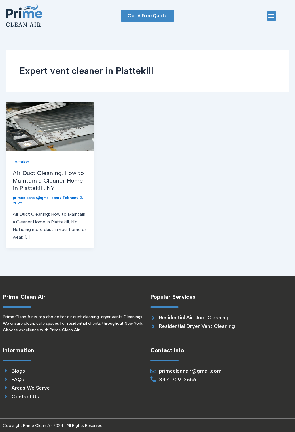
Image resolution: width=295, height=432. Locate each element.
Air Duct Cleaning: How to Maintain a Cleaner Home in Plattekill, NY (48, 180)
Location (21, 161)
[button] (271, 16)
